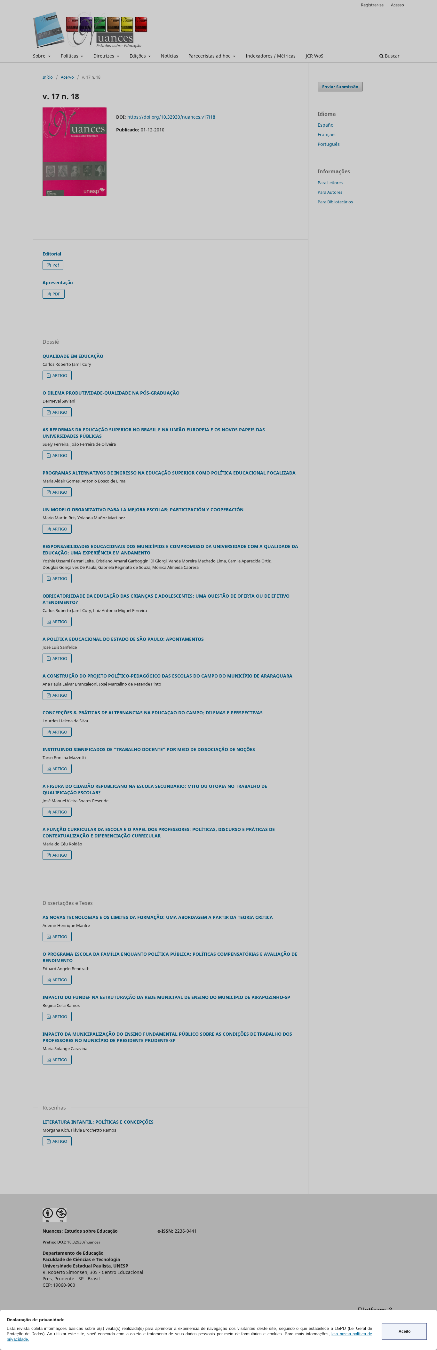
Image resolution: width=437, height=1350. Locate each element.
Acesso (397, 5)
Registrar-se (372, 5)
